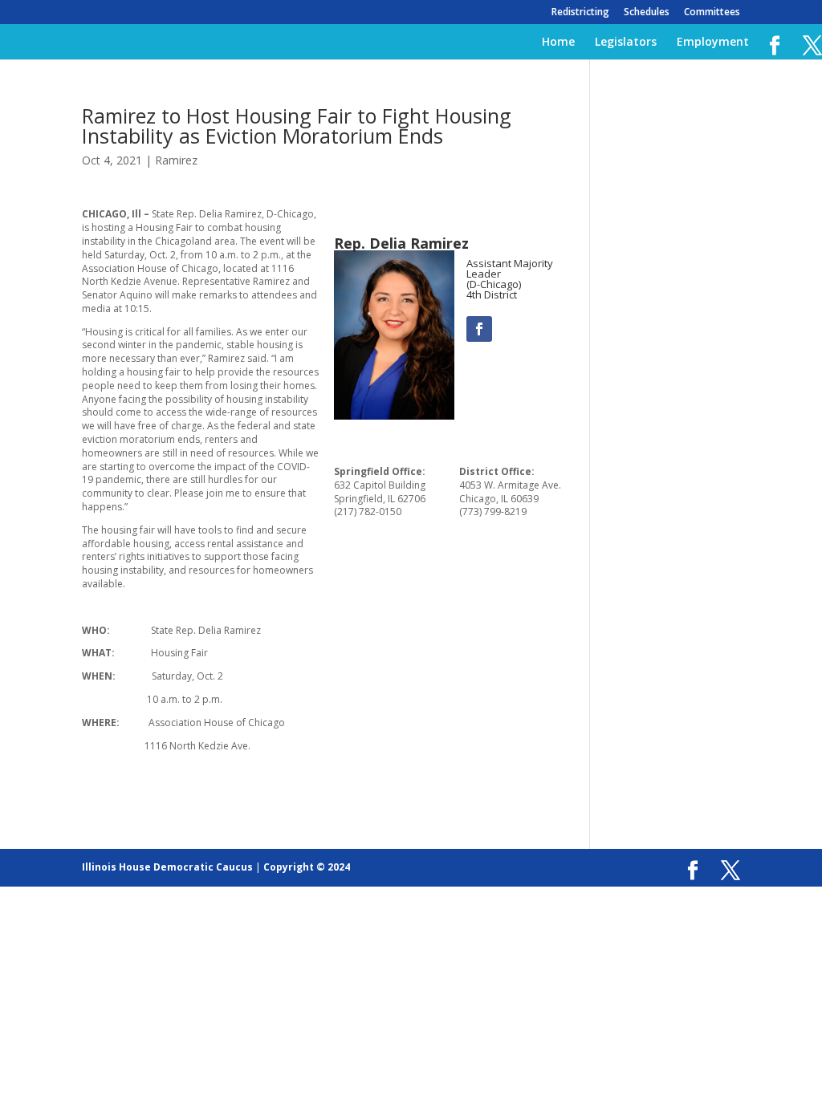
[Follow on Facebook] (479, 329)
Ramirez (176, 160)
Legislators (626, 42)
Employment (713, 42)
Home (558, 42)
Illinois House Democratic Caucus (167, 867)
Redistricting (580, 12)
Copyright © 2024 (306, 867)
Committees (712, 12)
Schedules (646, 12)
